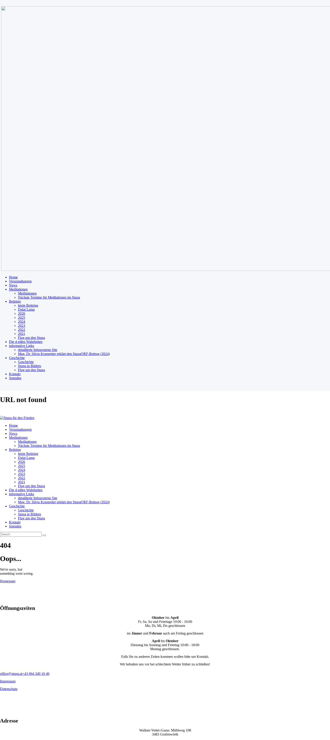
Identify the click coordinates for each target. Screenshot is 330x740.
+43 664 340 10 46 (35, 673)
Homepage (7, 581)
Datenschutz (9, 689)
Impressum (7, 681)
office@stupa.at (11, 673)
